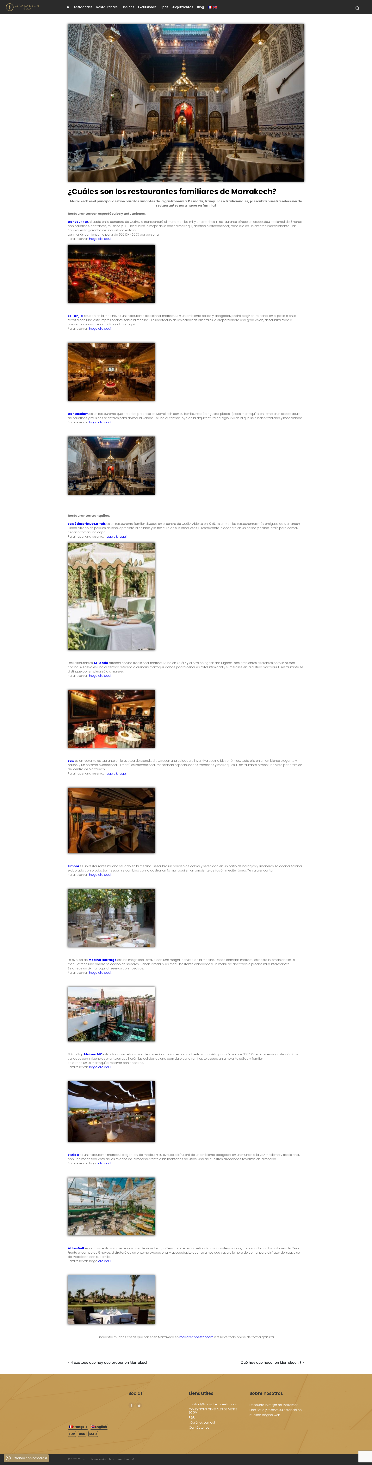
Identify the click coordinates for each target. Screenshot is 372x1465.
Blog (200, 7)
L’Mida (73, 1155)
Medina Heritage (102, 960)
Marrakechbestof (121, 1459)
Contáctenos (199, 1427)
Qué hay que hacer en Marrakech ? (271, 1362)
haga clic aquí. (100, 239)
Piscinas (127, 7)
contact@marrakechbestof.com (213, 1404)
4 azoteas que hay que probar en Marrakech (109, 1362)
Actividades (83, 7)
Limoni (73, 866)
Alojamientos (182, 7)
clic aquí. (104, 1163)
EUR (72, 1434)
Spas (164, 7)
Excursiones (147, 7)
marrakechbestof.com (196, 1337)
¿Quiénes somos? (202, 1422)
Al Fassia (101, 663)
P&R (192, 1417)
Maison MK (93, 1054)
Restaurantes (107, 7)
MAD (93, 1434)
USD (82, 1434)
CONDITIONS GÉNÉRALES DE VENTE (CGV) (213, 1411)
